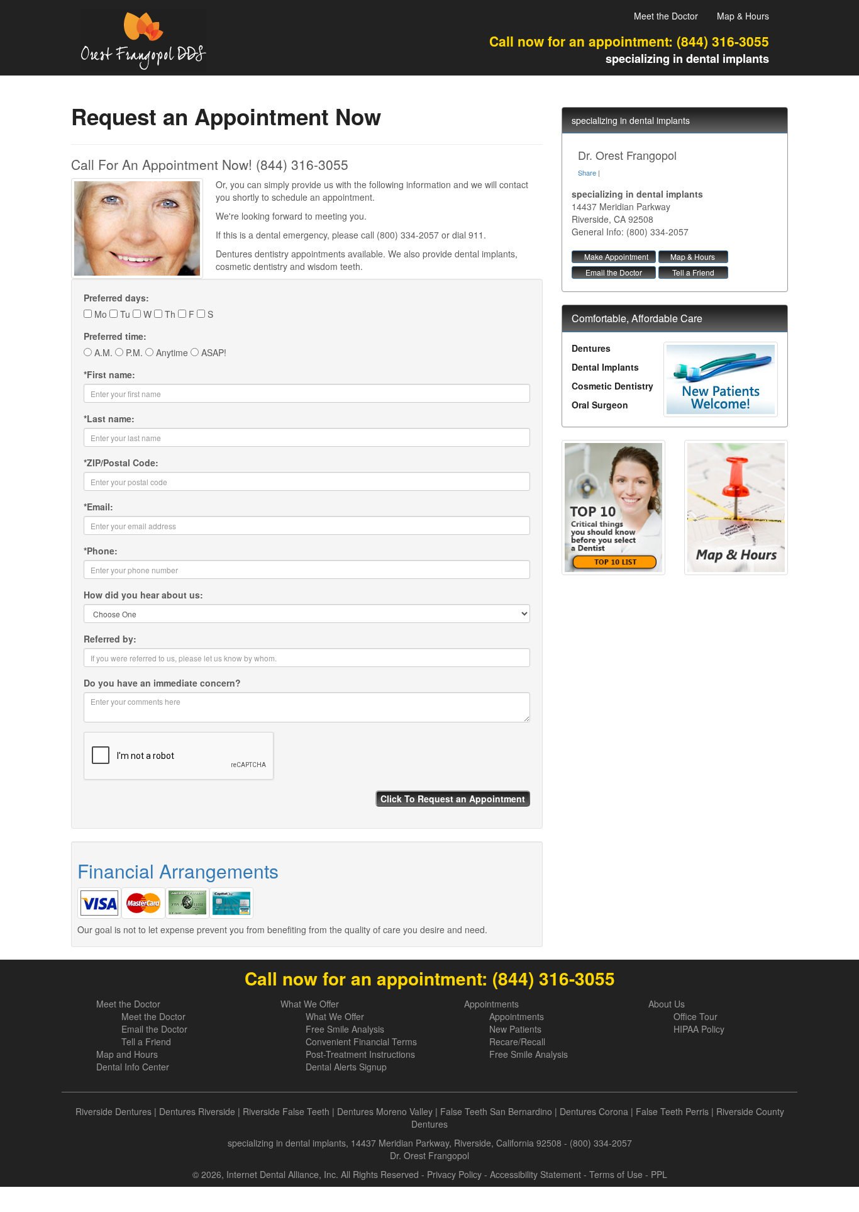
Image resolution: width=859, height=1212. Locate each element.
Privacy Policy (454, 1174)
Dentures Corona (594, 1111)
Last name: (109, 418)
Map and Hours (127, 1054)
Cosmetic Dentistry (612, 385)
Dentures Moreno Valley (385, 1111)
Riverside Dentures (113, 1111)
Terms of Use (616, 1174)
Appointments (491, 1003)
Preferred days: (116, 297)
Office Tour (695, 1016)
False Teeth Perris (672, 1111)
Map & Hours (743, 15)
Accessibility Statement (535, 1174)
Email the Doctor (613, 272)
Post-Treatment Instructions (360, 1054)
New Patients (515, 1029)
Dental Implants (605, 367)
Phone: (101, 550)
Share (587, 172)
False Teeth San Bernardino (496, 1111)
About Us (666, 1003)
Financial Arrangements (178, 870)
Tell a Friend (693, 272)
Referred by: (110, 638)
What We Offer (309, 1003)
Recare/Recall (517, 1041)
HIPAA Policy (698, 1029)
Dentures (591, 348)
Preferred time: (115, 336)
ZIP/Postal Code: (121, 462)
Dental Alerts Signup (346, 1066)
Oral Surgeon (600, 404)
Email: (98, 506)
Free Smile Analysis (345, 1029)
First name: (109, 374)
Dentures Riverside (197, 1111)
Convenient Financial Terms (361, 1041)
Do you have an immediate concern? (162, 682)
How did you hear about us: (143, 594)
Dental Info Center (132, 1066)
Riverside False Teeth (286, 1111)
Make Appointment (616, 256)
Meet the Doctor (666, 15)
